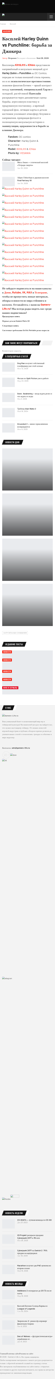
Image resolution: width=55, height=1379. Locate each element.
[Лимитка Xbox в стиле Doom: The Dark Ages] (27, 469)
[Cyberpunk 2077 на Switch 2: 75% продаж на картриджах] (8, 1254)
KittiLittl (21, 148)
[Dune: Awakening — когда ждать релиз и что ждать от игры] (8, 397)
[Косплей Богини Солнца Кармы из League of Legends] (8, 1310)
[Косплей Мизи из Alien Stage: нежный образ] (27, 559)
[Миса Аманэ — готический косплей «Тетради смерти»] (8, 166)
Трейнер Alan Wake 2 (26, 408)
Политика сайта (12, 1353)
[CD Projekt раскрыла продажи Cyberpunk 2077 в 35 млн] (8, 1239)
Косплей (7, 31)
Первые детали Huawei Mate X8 (15, 321)
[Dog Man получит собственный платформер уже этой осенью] (8, 367)
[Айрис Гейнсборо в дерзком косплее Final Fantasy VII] (8, 181)
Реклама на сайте (26, 1353)
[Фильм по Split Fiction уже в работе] (8, 382)
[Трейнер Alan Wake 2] (8, 412)
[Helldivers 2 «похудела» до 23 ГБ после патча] (8, 1294)
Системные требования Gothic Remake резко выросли (25, 330)
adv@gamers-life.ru (21, 748)
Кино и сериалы (10, 687)
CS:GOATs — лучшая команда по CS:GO (34, 1220)
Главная (3, 1353)
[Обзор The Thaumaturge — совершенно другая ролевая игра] (27, 514)
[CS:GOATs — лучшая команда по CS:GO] (8, 1224)
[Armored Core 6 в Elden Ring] (27, 605)
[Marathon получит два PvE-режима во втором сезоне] (8, 1269)
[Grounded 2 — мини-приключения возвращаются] (8, 428)
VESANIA (25, 153)
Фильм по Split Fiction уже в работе (33, 378)
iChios (31, 65)
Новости (7, 652)
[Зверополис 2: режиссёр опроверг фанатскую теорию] (8, 1325)
